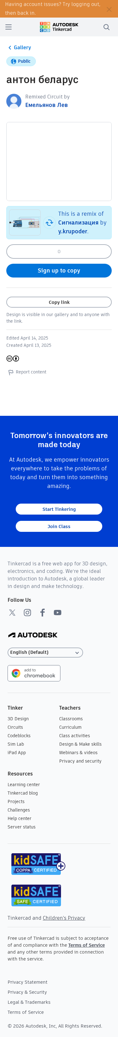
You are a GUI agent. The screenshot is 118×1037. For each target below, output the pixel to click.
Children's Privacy (64, 918)
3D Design (18, 719)
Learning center (24, 784)
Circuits (15, 727)
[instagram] (27, 612)
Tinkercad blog (23, 793)
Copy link (59, 302)
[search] (106, 27)
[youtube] (57, 612)
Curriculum (70, 727)
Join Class (59, 526)
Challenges (19, 810)
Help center (19, 818)
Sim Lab (16, 744)
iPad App (17, 752)
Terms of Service (86, 945)
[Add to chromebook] (34, 672)
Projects (16, 801)
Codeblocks (19, 736)
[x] (12, 612)
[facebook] (42, 612)
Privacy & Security (27, 992)
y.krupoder (72, 231)
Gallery (22, 47)
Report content (31, 372)
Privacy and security (80, 761)
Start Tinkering (59, 509)
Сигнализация (78, 222)
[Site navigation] (8, 27)
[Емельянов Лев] (13, 101)
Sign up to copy (59, 270)
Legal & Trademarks (29, 1002)
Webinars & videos (78, 752)
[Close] (109, 8)
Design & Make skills (80, 744)
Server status (22, 827)
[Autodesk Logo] (33, 635)
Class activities (74, 736)
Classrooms (71, 719)
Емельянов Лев (46, 105)
